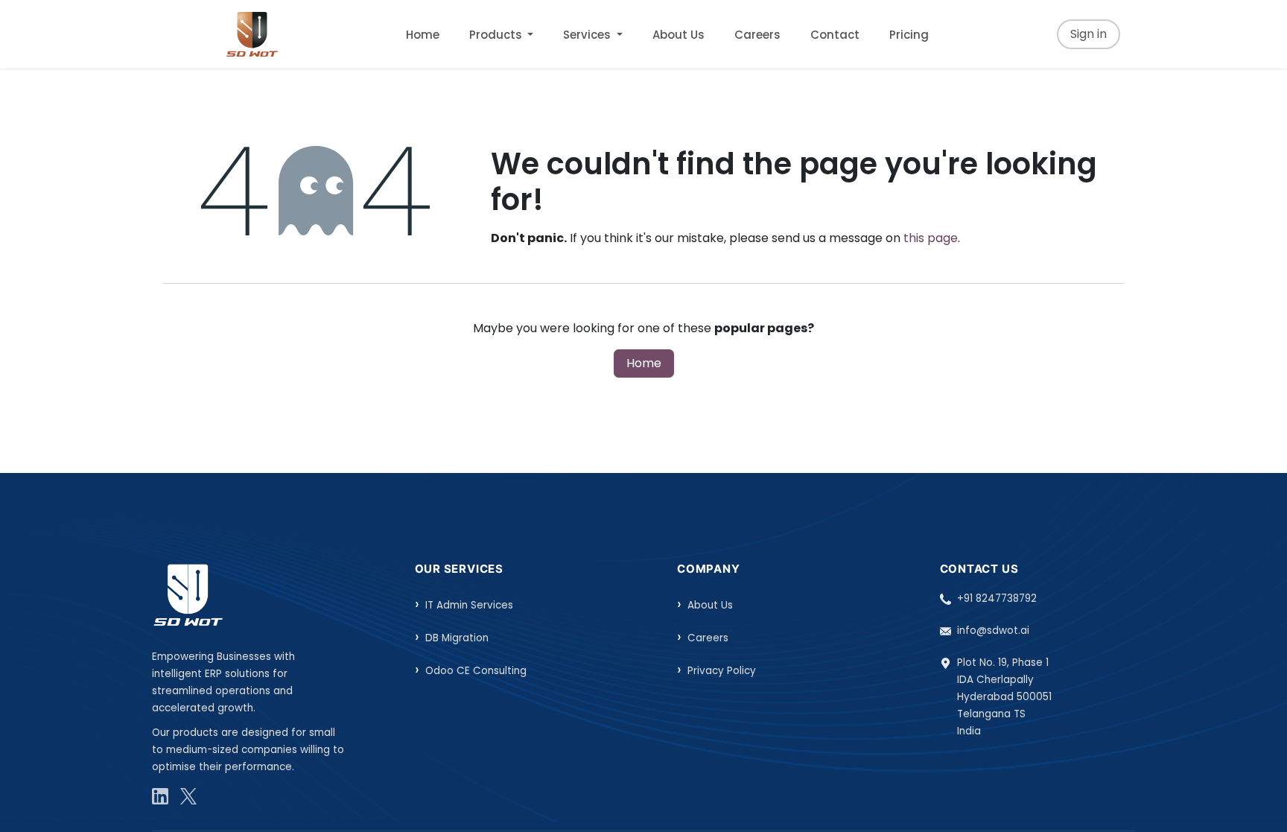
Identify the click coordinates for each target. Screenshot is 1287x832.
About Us (710, 605)
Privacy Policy (721, 671)
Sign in (1088, 33)
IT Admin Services (469, 605)
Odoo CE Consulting (476, 671)
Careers (707, 638)
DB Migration (457, 638)
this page (930, 238)
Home (643, 363)
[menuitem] (422, 34)
